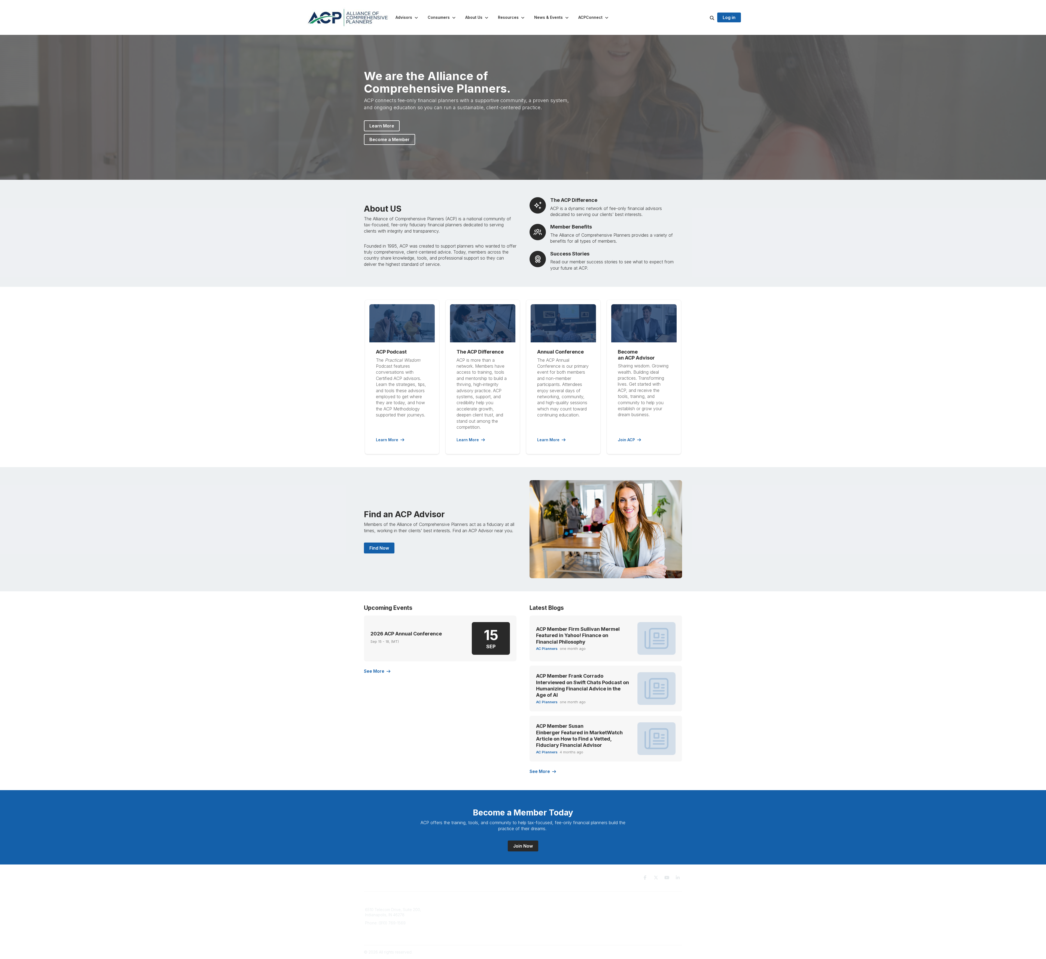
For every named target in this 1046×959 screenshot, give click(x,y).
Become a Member (389, 139)
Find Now (379, 548)
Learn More (381, 126)
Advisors (454, 909)
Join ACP (626, 439)
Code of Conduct (622, 920)
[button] (407, 17)
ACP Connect (459, 930)
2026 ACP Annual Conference (406, 634)
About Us (455, 920)
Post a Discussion (542, 920)
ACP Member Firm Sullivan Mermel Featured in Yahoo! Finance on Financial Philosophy (578, 635)
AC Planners (547, 648)
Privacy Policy (619, 909)
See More (374, 671)
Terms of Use (619, 914)
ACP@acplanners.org (384, 930)
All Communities (540, 914)
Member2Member (542, 909)
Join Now (523, 846)
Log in (729, 17)
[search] (705, 17)
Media (452, 925)
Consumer (456, 914)
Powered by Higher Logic (659, 952)
